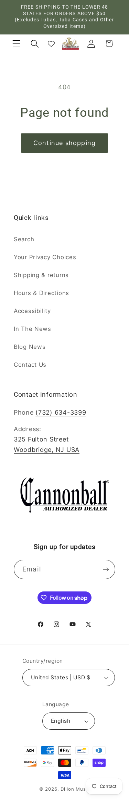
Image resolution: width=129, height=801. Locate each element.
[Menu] (17, 43)
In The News (32, 328)
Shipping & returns (41, 275)
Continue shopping (64, 142)
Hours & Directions (41, 293)
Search (24, 239)
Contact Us (30, 364)
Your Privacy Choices (45, 257)
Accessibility (32, 310)
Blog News (29, 346)
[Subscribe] (106, 569)
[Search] (34, 43)
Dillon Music (75, 789)
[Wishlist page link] (51, 43)
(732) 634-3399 (60, 412)
